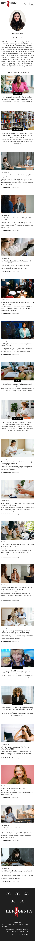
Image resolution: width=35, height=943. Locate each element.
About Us (17, 922)
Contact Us (10, 929)
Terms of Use (23, 934)
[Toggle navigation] (31, 3)
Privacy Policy (12, 934)
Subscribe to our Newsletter (17, 932)
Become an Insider (22, 929)
